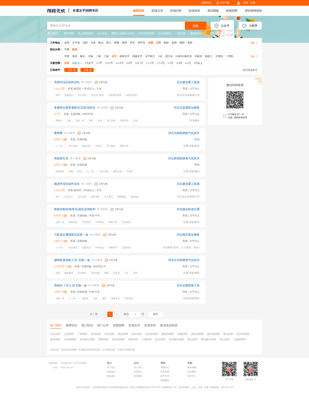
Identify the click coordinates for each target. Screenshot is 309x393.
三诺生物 (180, 33)
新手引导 (165, 376)
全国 (66, 42)
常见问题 (165, 371)
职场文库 (157, 10)
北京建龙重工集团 (188, 82)
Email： (56, 367)
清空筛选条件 (250, 70)
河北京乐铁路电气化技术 (184, 260)
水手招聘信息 (108, 349)
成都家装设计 (197, 33)
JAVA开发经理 (146, 33)
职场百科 (194, 10)
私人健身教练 (85, 33)
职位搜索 (191, 371)
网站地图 (191, 367)
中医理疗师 (232, 33)
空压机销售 (164, 33)
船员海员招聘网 (68, 349)
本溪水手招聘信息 (126, 349)
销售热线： (54, 363)
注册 (252, 2)
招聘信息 (207, 2)
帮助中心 (165, 367)
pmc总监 (102, 33)
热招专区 (138, 10)
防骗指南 (165, 380)
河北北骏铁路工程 (188, 285)
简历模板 (213, 10)
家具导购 (69, 33)
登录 (245, 2)
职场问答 (176, 10)
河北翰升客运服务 (188, 234)
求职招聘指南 (253, 10)
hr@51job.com (66, 367)
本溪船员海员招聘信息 (89, 349)
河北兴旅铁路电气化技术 (184, 133)
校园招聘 (231, 10)
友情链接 (138, 376)
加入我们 (138, 367)
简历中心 (191, 376)
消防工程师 (215, 33)
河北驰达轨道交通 (188, 209)
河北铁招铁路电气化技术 (184, 158)
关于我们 (111, 367)
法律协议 (111, 371)
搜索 (195, 25)
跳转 (155, 314)
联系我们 (138, 371)
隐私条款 (111, 376)
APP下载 (224, 2)
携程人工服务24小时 (122, 33)
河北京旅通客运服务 (187, 107)
